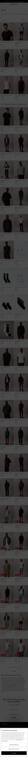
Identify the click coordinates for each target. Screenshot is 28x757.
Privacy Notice (4, 741)
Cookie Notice (18, 739)
